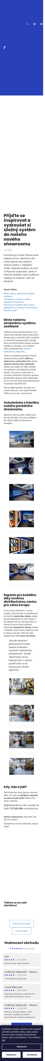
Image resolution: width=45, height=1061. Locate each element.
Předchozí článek (21, 924)
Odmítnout (11, 1055)
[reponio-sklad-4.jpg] (21, 682)
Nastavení (21, 1047)
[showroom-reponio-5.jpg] (21, 462)
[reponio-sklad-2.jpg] (21, 735)
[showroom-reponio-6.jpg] (21, 435)
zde (3, 1040)
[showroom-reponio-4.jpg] (21, 488)
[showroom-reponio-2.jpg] (21, 541)
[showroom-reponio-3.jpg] (21, 515)
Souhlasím (32, 1055)
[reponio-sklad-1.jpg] (21, 762)
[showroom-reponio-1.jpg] (21, 568)
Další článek (21, 931)
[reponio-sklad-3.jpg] (21, 709)
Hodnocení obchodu (21, 943)
